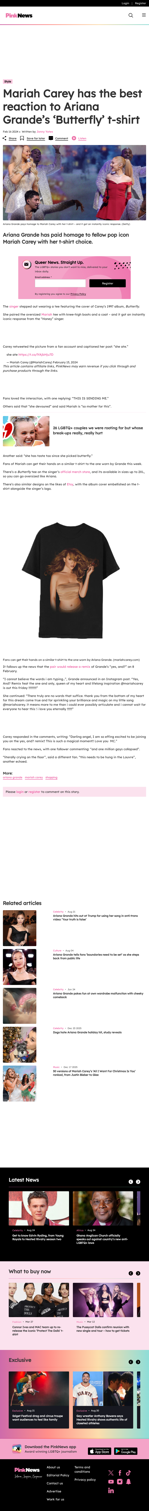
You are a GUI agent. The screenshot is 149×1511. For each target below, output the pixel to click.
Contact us (55, 1483)
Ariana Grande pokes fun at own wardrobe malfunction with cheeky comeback (98, 995)
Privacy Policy (78, 293)
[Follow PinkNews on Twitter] (111, 1473)
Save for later (36, 138)
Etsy (70, 484)
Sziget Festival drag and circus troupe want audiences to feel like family (37, 1417)
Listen (82, 138)
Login (125, 3)
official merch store (75, 472)
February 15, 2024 (65, 362)
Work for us (55, 1499)
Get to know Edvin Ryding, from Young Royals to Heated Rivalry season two (38, 1237)
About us (53, 1467)
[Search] (131, 15)
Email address (48, 277)
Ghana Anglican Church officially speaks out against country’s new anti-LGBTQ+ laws (102, 1239)
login (20, 792)
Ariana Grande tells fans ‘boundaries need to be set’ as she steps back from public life (96, 956)
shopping (51, 777)
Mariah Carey (34, 777)
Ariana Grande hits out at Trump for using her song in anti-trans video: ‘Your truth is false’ (95, 917)
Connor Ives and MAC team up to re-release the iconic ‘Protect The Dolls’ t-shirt (37, 1330)
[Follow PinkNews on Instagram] (120, 1482)
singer (14, 306)
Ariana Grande (12, 777)
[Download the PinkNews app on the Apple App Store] (99, 1451)
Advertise (54, 1491)
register (34, 792)
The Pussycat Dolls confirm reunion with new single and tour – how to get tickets (102, 1328)
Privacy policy (85, 1479)
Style (7, 81)
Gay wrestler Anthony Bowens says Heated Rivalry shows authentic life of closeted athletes (101, 1419)
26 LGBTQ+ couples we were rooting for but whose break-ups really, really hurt (98, 430)
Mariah (46, 314)
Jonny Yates (45, 131)
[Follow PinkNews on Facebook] (120, 1473)
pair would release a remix (70, 666)
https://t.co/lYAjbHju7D (36, 354)
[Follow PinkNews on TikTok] (128, 1473)
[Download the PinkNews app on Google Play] (125, 1451)
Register (140, 3)
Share (13, 138)
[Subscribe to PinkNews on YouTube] (111, 1482)
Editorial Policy (58, 1475)
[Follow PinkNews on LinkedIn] (111, 1491)
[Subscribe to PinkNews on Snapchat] (128, 1482)
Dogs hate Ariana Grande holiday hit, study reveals (87, 1032)
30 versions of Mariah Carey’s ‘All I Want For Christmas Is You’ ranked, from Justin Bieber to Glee (94, 1073)
